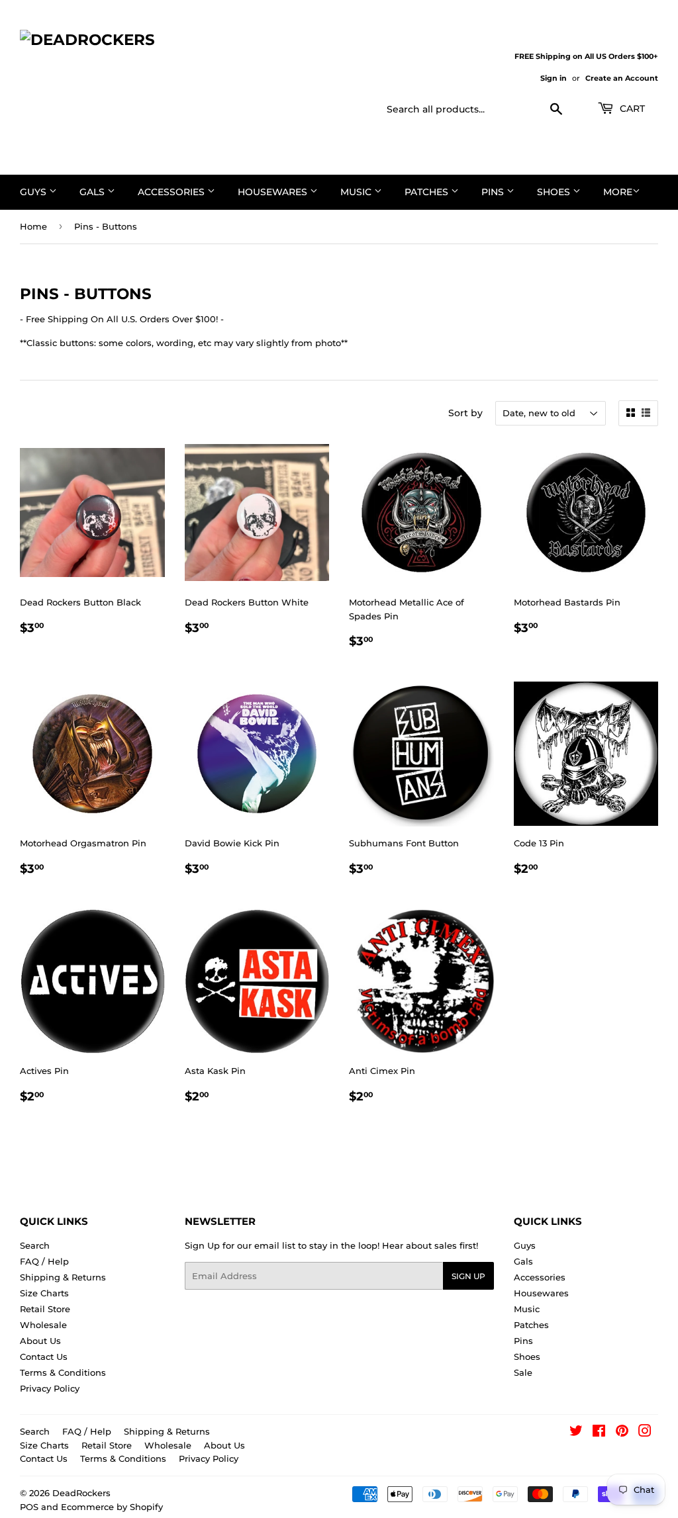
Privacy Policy (49, 1388)
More (617, 192)
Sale (523, 1372)
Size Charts (44, 1293)
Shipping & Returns (63, 1277)
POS (29, 1506)
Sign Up (468, 1276)
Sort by (465, 413)
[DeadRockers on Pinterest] (622, 1432)
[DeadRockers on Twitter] (576, 1432)
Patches (428, 192)
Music (357, 192)
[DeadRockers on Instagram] (645, 1432)
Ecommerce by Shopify (112, 1506)
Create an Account (621, 78)
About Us (40, 1340)
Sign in (553, 78)
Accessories (172, 192)
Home (33, 226)
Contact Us (44, 1356)
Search (35, 1245)
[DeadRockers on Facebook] (599, 1432)
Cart (631, 108)
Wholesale (43, 1324)
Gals (93, 192)
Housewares (274, 192)
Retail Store (45, 1309)
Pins (494, 192)
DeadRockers (81, 1493)
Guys (34, 192)
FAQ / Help (44, 1261)
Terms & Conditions (63, 1372)
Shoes (555, 192)
